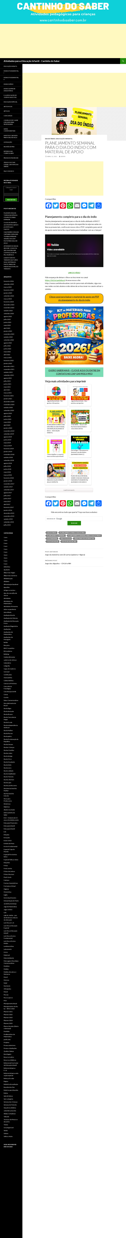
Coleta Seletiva (8, 680)
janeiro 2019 (8, 451)
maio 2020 (7, 422)
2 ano (5, 543)
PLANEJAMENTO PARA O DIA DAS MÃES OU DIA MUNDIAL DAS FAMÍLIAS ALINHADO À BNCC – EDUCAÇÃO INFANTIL (56, 428)
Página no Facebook (11, 158)
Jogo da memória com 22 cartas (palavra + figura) (65, 553)
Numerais (7, 986)
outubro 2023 (8, 310)
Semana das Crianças (11, 1102)
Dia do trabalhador (10, 774)
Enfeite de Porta (9, 843)
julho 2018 (7, 466)
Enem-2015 (8, 840)
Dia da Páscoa (8, 733)
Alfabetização (8, 578)
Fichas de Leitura (9, 871)
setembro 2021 (9, 375)
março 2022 (8, 357)
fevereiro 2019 (9, 448)
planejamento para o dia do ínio (72, 532)
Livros (6, 952)
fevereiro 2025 (9, 290)
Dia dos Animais (9, 780)
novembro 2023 (9, 308)
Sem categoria (8, 1099)
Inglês (6, 895)
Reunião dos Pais (9, 1087)
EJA (5, 832)
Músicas (6, 980)
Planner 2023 (8, 1017)
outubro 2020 (8, 407)
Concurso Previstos (10, 683)
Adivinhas (7, 567)
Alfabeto (6, 581)
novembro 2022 (9, 334)
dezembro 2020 (9, 402)
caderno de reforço (10, 660)
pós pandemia (52, 538)
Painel (6, 992)
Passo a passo (8, 998)
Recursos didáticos (10, 1060)
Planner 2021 (8, 1012)
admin (63, 156)
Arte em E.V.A (8, 106)
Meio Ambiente (9, 958)
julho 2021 (7, 381)
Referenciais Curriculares (9, 152)
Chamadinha (8, 678)
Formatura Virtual (10, 886)
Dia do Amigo (8, 756)
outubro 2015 (8, 519)
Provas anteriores (10, 1045)
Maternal (7, 955)
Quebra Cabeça (9, 1051)
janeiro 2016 (8, 510)
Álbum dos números (10, 575)
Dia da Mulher (8, 730)
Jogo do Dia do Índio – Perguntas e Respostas (55, 402)
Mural (6, 977)
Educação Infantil (64, 139)
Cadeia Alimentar (9, 657)
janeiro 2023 (8, 331)
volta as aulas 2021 (69, 541)
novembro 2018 (9, 454)
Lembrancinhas (9, 946)
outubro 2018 (8, 457)
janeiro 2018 (8, 481)
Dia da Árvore (8, 714)
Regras (6, 1081)
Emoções (7, 838)
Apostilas (7, 587)
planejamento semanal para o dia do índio (84, 535)
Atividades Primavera (11, 606)
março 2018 (8, 475)
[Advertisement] (63, 41)
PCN (5, 1001)
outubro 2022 (8, 337)
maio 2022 (7, 352)
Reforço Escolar (9, 1078)
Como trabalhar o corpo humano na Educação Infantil (55, 455)
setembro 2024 (9, 296)
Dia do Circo (8, 759)
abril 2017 (7, 504)
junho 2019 (7, 440)
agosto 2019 (8, 437)
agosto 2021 (8, 378)
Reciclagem (7, 1054)
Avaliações (7, 629)
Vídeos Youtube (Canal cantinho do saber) (11, 164)
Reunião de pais (9, 146)
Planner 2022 (8, 1014)
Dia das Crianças (9, 747)
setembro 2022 (9, 340)
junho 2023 (7, 322)
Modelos (7, 966)
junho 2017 (7, 498)
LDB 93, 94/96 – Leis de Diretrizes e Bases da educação (11, 918)
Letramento (8, 949)
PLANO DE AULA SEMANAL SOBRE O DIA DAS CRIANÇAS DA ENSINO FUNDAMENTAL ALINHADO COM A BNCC (80, 479)
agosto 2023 (8, 316)
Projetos (6, 1042)
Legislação (8, 142)
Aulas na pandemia (10, 609)
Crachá (6, 697)
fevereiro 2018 (9, 478)
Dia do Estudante (9, 762)
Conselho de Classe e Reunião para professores (11, 122)
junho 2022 (7, 349)
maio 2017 (7, 501)
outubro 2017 (8, 487)
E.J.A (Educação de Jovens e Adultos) (10, 96)
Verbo (6, 1130)
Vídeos (6, 1133)
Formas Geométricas (11, 883)
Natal (5, 983)
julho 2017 (7, 495)
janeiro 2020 (8, 428)
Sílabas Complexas (10, 1114)
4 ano (5, 555)
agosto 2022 (8, 343)
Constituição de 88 (10, 691)
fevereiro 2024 (9, 302)
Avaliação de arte (9, 615)
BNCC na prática (9, 648)
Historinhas (7, 892)
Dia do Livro (7, 768)
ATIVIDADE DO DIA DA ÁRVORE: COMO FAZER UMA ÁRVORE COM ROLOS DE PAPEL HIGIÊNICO (11, 250)
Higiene (6, 889)
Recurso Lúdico (9, 1057)
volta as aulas (52, 541)
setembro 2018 (9, 460)
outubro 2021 (8, 372)
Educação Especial (10, 102)
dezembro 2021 (9, 366)
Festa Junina (8, 868)
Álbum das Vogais (9, 573)
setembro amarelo (10, 1111)
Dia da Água (7, 708)
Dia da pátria (8, 736)
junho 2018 (7, 469)
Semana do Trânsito (10, 1105)
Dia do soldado (8, 771)
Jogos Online (8, 909)
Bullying (6, 654)
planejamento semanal (56, 535)
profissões (7, 1039)
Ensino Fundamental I (11, 72)
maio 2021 (7, 387)
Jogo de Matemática (10, 907)
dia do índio (51, 532)
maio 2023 (7, 325)
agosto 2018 (8, 463)
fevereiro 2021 (9, 396)
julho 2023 (7, 319)
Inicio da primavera (10, 898)
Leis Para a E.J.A (9, 923)
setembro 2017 (9, 490)
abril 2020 (7, 425)
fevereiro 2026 (9, 281)
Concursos (8, 115)
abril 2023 (7, 328)
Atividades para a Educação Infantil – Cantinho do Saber (32, 61)
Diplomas (7, 807)
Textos (6, 1125)
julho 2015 (7, 525)
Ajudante (7, 570)
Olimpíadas (7, 989)
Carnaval (6, 672)
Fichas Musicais (9, 874)
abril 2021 (7, 390)
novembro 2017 (9, 484)
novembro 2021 (9, 369)
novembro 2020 (9, 404)
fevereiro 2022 (9, 360)
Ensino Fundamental (10, 846)
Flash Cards (7, 877)
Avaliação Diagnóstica (11, 626)
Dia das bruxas (8, 744)
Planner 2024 (8, 1020)
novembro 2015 (9, 516)
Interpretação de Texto (11, 901)
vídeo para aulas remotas (84, 538)
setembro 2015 (9, 522)
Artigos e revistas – (10, 590)
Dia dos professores (10, 785)
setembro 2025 (9, 284)
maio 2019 (7, 443)
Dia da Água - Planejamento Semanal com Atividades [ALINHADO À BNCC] (79, 452)
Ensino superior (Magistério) (9, 90)
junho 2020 (7, 419)
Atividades (7, 598)
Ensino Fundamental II (11, 78)
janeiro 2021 (8, 399)
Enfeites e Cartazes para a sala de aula (10, 136)
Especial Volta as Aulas (11, 860)
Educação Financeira (10, 823)
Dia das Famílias (9, 750)
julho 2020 (7, 416)
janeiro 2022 (8, 363)
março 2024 (8, 299)
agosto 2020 (8, 413)
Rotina (6, 1093)
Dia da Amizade (9, 711)
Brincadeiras (8, 651)
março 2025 (8, 287)
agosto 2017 (8, 493)
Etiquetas (7, 863)
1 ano (5, 537)
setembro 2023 (9, 313)
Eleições (6, 835)
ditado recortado (9, 810)
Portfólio (6, 1031)
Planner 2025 (8, 1023)
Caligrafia (7, 666)
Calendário (7, 663)
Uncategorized (9, 1128)
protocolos (66, 538)
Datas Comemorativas (11, 700)
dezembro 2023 (9, 305)
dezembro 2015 (9, 513)
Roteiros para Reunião (11, 1090)
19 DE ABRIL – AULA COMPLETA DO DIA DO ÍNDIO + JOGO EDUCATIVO (79, 426)
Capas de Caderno (10, 669)
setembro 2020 (9, 410)
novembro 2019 (9, 431)
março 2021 (8, 393)
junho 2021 (7, 384)
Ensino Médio (8, 84)
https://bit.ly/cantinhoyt (55, 280)
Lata (5, 912)
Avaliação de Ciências (11, 618)
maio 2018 (7, 472)
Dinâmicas (7, 804)
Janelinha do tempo (10, 904)
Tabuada (6, 1116)
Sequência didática (10, 1108)
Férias (6, 865)
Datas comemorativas (9, 130)
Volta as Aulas (8, 1136)
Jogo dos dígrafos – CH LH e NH (58, 562)
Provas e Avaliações (10, 1048)
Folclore (6, 880)
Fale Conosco (9, 171)
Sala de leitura (8, 1096)
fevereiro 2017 (9, 507)
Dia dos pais (7, 782)
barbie (6, 642)
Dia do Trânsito (8, 777)
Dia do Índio (50, 139)
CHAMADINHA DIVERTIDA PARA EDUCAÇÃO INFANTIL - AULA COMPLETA (56, 480)
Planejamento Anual (10, 1003)
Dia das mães (8, 753)
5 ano (5, 561)
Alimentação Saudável (11, 584)
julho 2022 (7, 346)
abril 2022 (7, 355)
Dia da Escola (8, 722)
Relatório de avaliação (11, 1084)
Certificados (8, 675)
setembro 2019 (9, 434)
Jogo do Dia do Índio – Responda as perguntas (79, 402)
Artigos (7, 111)
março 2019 (8, 446)
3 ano (5, 549)
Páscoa (6, 995)
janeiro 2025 (8, 293)
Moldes (6, 969)
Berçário (6, 645)
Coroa (6, 694)
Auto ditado (7, 612)
